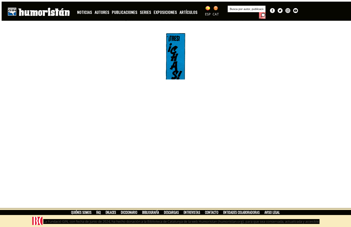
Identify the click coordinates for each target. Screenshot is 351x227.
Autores (102, 12)
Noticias (84, 12)
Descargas (171, 212)
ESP (208, 14)
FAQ (98, 212)
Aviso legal (272, 212)
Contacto (211, 212)
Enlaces (111, 212)
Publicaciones (125, 12)
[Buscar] (262, 15)
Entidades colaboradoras (241, 212)
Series (145, 12)
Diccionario (129, 212)
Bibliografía (150, 212)
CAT (216, 14)
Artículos (189, 12)
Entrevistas (192, 212)
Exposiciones (165, 12)
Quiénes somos (81, 212)
